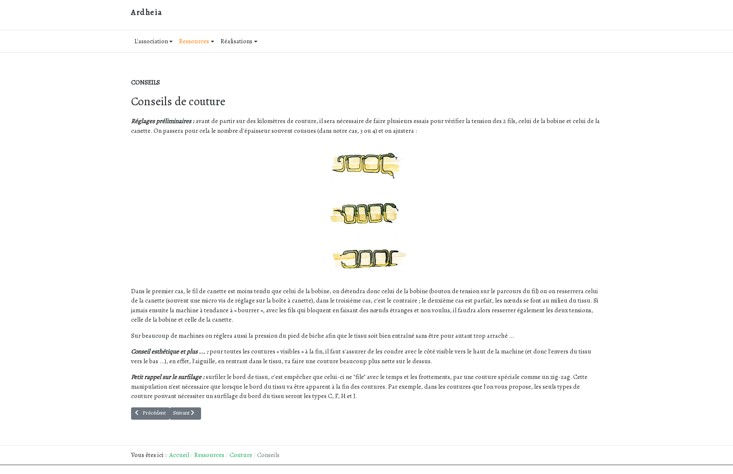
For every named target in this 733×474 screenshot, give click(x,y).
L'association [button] (151, 41)
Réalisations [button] (236, 41)
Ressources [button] (194, 41)
